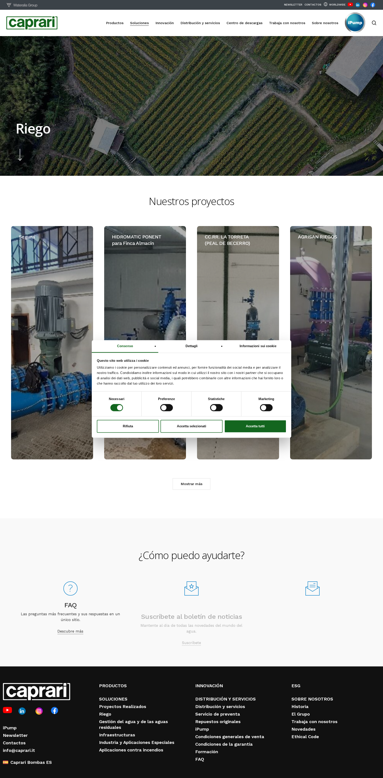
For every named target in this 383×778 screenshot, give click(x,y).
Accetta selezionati (191, 426)
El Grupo (300, 714)
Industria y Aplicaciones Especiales (136, 742)
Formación (206, 751)
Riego (105, 714)
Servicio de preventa (217, 714)
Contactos (14, 742)
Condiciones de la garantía (224, 744)
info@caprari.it (19, 750)
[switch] (166, 407)
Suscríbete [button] (191, 627)
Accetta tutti (255, 426)
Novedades (303, 729)
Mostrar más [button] (191, 484)
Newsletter (15, 735)
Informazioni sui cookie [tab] (258, 346)
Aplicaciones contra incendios (131, 750)
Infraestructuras (117, 734)
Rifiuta (128, 426)
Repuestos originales (217, 721)
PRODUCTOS (113, 685)
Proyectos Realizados (122, 706)
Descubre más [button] (70, 627)
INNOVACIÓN (209, 685)
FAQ (199, 759)
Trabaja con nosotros (314, 721)
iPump (10, 727)
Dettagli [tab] (192, 346)
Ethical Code (305, 736)
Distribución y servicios (220, 706)
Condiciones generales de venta (229, 736)
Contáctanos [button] (312, 630)
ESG (295, 685)
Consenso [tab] (125, 346)
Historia (300, 706)
